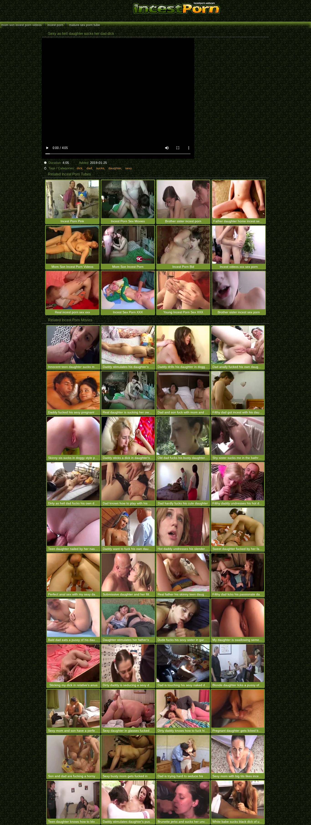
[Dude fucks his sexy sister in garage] (182, 618)
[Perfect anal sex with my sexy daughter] (73, 572)
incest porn (55, 25)
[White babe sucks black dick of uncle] (237, 800)
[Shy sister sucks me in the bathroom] (237, 436)
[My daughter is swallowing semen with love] (237, 618)
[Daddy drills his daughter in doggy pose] (182, 345)
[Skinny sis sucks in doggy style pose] (73, 436)
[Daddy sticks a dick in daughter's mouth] (128, 436)
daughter (114, 168)
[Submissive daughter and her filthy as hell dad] (128, 572)
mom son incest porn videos (21, 25)
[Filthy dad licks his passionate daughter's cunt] (237, 572)
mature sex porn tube (84, 25)
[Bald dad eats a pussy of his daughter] (73, 618)
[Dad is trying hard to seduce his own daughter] (182, 754)
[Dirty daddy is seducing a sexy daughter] (128, 663)
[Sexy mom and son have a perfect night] (73, 709)
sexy (128, 168)
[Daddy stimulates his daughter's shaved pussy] (128, 345)
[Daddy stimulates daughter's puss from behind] (128, 800)
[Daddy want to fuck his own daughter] (128, 527)
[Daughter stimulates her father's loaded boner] (128, 618)
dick (79, 168)
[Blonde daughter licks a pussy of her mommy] (237, 663)
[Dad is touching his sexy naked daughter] (182, 663)
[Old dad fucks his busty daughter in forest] (182, 436)
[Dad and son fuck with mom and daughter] (182, 390)
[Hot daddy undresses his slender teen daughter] (182, 527)
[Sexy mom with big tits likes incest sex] (237, 754)
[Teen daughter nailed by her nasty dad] (73, 527)
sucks (100, 168)
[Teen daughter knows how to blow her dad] (73, 800)
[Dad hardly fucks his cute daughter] (182, 481)
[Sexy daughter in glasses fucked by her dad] (128, 709)
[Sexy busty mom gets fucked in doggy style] (128, 754)
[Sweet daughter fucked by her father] (237, 527)
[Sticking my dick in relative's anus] (73, 663)
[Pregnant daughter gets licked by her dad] (237, 709)
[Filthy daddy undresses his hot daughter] (237, 481)
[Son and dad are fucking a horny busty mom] (73, 754)
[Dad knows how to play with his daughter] (128, 481)
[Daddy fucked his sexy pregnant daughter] (73, 390)
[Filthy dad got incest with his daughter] (237, 390)
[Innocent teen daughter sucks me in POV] (73, 345)
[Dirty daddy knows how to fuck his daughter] (182, 709)
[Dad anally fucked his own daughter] (237, 345)
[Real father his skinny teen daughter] (182, 572)
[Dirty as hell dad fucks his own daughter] (73, 481)
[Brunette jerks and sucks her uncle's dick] (182, 800)
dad (89, 168)
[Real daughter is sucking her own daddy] (128, 390)
